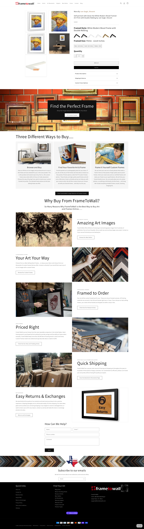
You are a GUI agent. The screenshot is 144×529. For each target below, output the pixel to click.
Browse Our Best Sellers (86, 237)
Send (49, 450)
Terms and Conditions (21, 505)
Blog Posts (58, 489)
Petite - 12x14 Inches (78, 46)
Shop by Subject (59, 500)
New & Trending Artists (61, 491)
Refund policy (35, 525)
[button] (121, 3)
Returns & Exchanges (21, 500)
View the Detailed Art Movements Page (90, 378)
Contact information (66, 525)
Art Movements (59, 498)
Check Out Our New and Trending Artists (28, 343)
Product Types (59, 507)
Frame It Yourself (59, 504)
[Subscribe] (83, 479)
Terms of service (50, 525)
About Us (18, 489)
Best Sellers (58, 496)
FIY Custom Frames (72, 115)
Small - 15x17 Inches (89, 46)
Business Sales (19, 494)
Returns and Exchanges (24, 415)
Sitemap (18, 508)
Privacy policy (42, 525)
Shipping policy (58, 525)
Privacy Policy (19, 502)
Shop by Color (59, 502)
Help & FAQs (19, 497)
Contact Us (18, 492)
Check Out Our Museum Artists (88, 307)
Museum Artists (59, 494)
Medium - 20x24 (98, 46)
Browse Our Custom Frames (25, 272)
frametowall (21, 525)
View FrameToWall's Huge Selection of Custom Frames (72, 193)
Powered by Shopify (28, 525)
